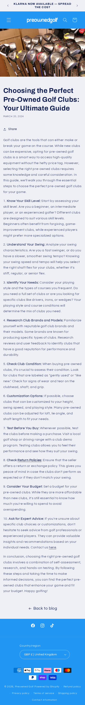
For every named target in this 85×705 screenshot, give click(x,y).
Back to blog (45, 608)
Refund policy (72, 686)
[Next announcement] (77, 5)
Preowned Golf (24, 686)
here (52, 547)
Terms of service (43, 693)
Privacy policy (20, 693)
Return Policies (29, 460)
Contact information (44, 700)
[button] (8, 20)
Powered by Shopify (46, 686)
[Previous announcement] (7, 5)
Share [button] (12, 129)
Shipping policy (67, 693)
